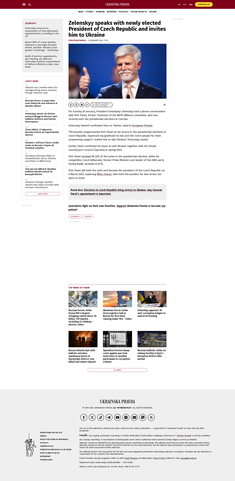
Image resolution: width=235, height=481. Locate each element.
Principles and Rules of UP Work (55, 450)
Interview (111, 12)
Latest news (31, 81)
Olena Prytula (159, 458)
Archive (153, 12)
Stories (90, 12)
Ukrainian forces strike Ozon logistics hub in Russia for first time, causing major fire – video (117, 314)
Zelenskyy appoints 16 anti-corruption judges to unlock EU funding (151, 313)
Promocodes (46, 460)
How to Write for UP (50, 453)
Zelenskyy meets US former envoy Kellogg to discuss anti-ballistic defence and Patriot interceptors (41, 117)
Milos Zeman (104, 174)
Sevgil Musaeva (131, 458)
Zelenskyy (75, 216)
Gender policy (47, 446)
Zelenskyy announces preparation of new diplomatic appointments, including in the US (42, 32)
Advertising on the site (51, 433)
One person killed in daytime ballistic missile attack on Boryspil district (40, 172)
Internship (45, 456)
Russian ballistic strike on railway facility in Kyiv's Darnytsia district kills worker (151, 354)
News (81, 12)
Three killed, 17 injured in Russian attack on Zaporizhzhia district (42, 132)
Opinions (100, 12)
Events (43, 436)
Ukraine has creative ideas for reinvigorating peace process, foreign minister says (41, 90)
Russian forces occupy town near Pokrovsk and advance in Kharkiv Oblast (41, 103)
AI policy (44, 443)
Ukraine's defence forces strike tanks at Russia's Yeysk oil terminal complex (42, 145)
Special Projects (139, 12)
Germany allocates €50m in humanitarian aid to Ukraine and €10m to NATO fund (40, 158)
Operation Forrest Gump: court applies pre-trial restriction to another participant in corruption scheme (116, 356)
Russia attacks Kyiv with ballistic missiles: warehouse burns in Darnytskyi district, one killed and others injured (82, 356)
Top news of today (79, 287)
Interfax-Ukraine (184, 436)
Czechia (88, 216)
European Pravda (77, 40)
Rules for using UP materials (54, 439)
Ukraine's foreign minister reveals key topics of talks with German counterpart (42, 185)
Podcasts (123, 12)
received (86, 156)
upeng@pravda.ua (188, 458)
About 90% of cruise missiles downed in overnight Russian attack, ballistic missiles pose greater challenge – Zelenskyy (41, 46)
